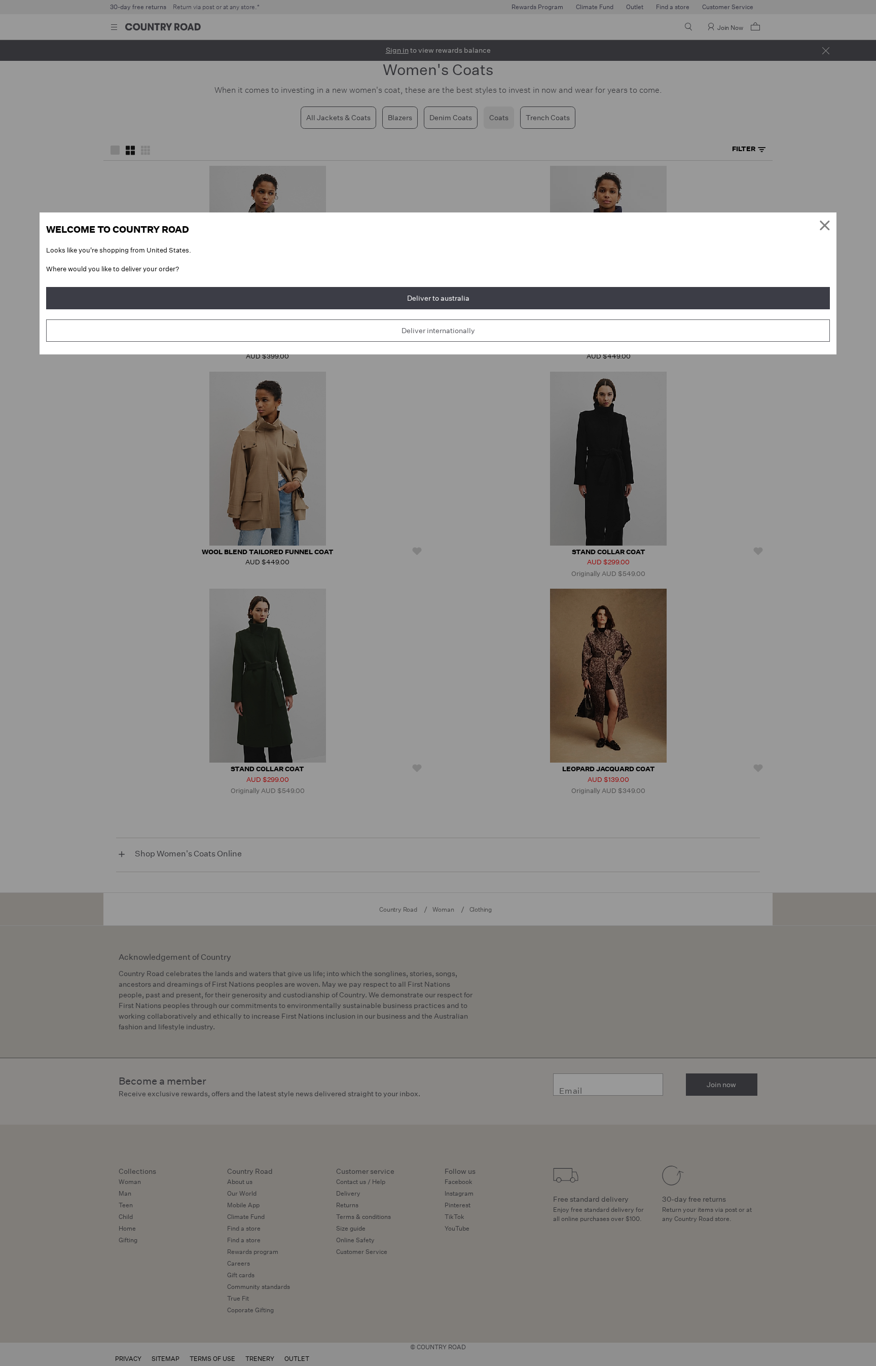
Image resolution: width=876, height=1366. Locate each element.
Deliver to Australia (438, 298)
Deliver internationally (438, 330)
